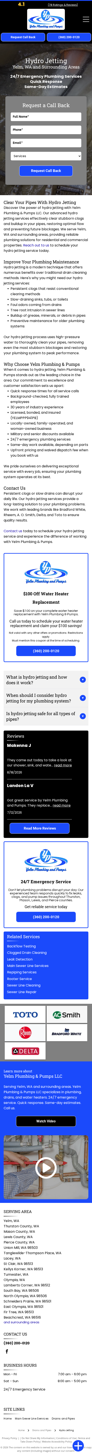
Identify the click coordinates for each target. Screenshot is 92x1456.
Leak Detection (20, 959)
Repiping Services (22, 972)
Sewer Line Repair (22, 991)
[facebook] (7, 1352)
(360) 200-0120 (17, 1343)
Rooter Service (19, 978)
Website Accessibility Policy (57, 1441)
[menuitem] (9, 1419)
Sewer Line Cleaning (23, 985)
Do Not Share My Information (38, 1438)
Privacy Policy (9, 1438)
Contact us (13, 531)
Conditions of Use (66, 1438)
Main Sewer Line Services (28, 965)
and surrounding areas (21, 1322)
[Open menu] (86, 19)
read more (63, 765)
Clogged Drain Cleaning (27, 952)
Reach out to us (36, 245)
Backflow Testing (21, 946)
